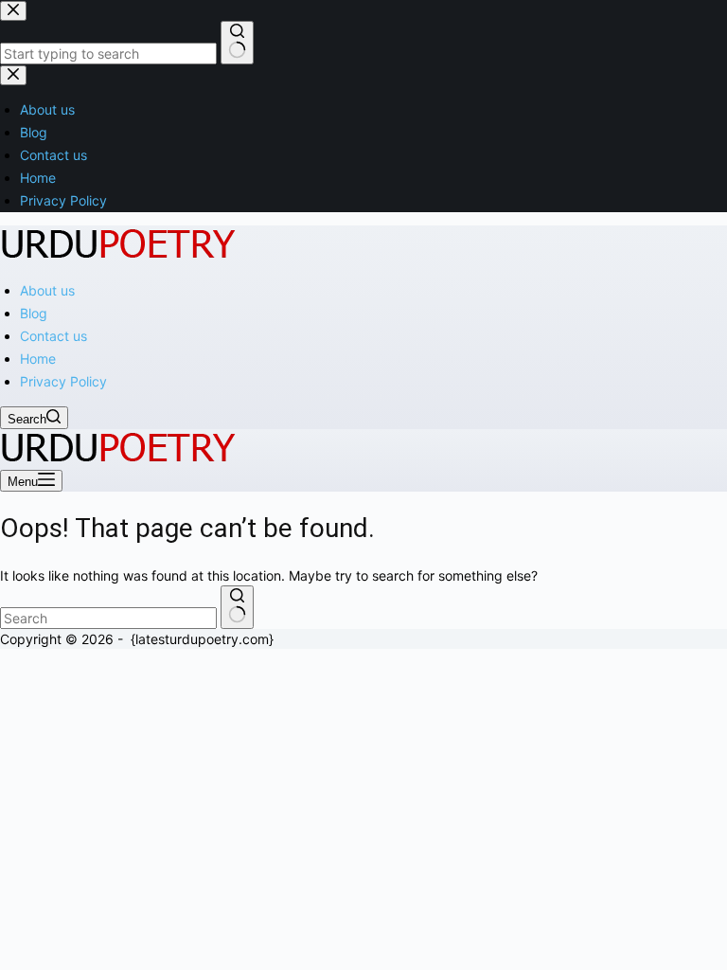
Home (38, 358)
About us (47, 290)
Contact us (53, 336)
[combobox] (108, 618)
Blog (33, 313)
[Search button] (237, 607)
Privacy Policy (63, 381)
